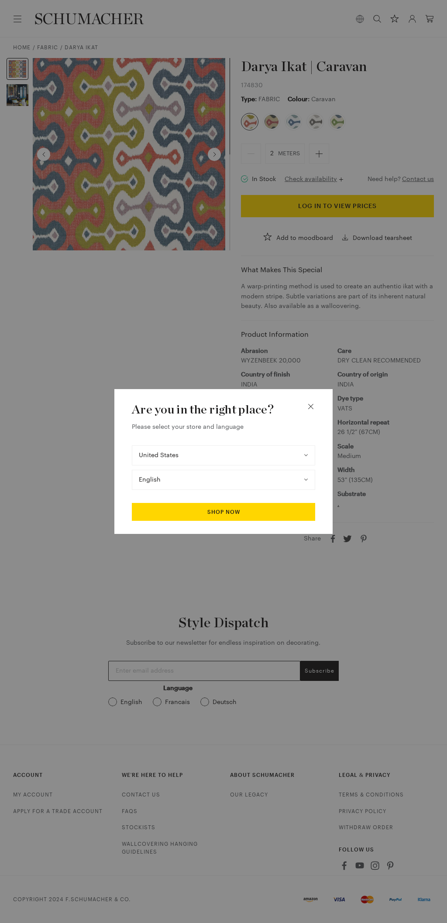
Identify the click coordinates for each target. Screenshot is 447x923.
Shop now (223, 512)
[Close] (310, 406)
